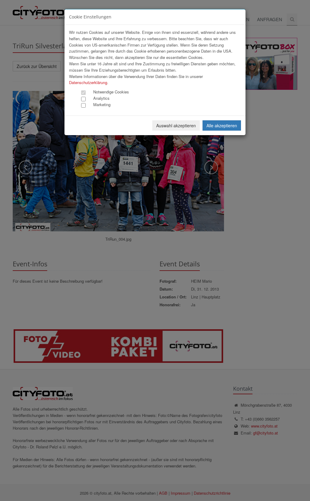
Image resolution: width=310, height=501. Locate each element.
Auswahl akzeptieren (176, 125)
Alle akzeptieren (221, 125)
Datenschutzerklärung (88, 82)
